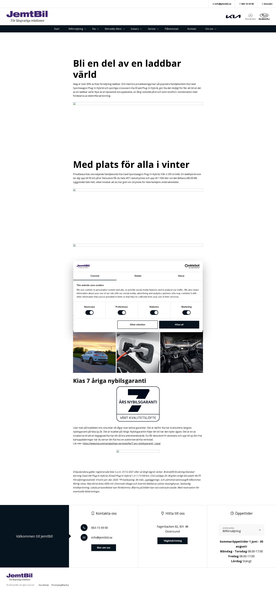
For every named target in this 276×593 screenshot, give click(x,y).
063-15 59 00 (247, 3)
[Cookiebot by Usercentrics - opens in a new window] (187, 266)
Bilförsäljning (76, 28)
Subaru (135, 28)
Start (56, 28)
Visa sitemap (44, 585)
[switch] (122, 312)
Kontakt (268, 3)
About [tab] (181, 276)
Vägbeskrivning (172, 540)
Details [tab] (138, 276)
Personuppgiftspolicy (60, 585)
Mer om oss (103, 547)
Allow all (179, 324)
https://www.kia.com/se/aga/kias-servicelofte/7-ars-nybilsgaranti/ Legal (121, 443)
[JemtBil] (27, 16)
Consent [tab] (95, 276)
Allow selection (137, 324)
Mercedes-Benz (113, 28)
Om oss (209, 28)
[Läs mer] (233, 16)
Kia (94, 28)
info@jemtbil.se (223, 3)
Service (152, 28)
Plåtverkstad (171, 28)
